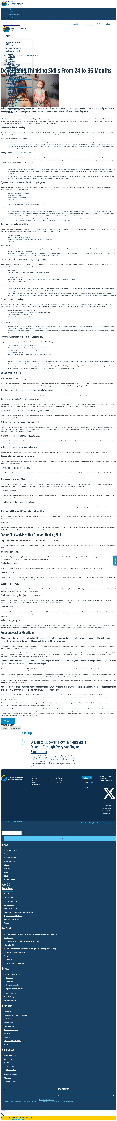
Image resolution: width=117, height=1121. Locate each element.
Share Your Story (14, 108)
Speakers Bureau (10, 879)
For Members (8, 1022)
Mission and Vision (14, 42)
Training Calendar (10, 993)
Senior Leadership (14, 51)
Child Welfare (8, 897)
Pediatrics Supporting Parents (14, 952)
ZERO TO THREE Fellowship (14, 963)
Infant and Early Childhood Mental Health (18, 912)
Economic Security (10, 908)
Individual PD (55, 1101)
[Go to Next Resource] (24, 742)
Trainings (7, 1037)
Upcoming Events (10, 1000)
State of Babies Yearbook (12, 1040)
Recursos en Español (11, 1030)
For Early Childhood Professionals (14, 86)
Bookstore (7, 1033)
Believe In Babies (14, 90)
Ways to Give (13, 98)
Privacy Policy (92, 823)
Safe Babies (8, 959)
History (6, 854)
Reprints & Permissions (103, 823)
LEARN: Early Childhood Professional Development (22, 941)
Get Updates (12, 93)
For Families (8, 1011)
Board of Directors (14, 48)
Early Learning (9, 905)
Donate (108, 24)
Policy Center (8, 956)
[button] (4, 1110)
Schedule (12, 76)
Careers (6, 872)
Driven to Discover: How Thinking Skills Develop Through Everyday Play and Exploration (58, 747)
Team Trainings (9, 997)
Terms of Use (84, 823)
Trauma (6, 923)
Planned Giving (14, 99)
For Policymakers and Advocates (15, 1019)
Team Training (46, 1101)
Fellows (10, 54)
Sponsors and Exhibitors (17, 81)
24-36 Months (15, 728)
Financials (7, 868)
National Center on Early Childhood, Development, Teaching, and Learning (30, 948)
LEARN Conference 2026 (17, 74)
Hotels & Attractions (16, 79)
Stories (10, 112)
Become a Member (14, 102)
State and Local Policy (11, 919)
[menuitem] (109, 783)
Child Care (11, 58)
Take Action (12, 105)
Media (6, 875)
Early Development (14, 64)
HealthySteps (8, 937)
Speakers (12, 78)
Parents (4, 728)
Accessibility (113, 823)
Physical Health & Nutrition (13, 915)
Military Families (9, 945)
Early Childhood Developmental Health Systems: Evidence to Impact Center (18, 68)
